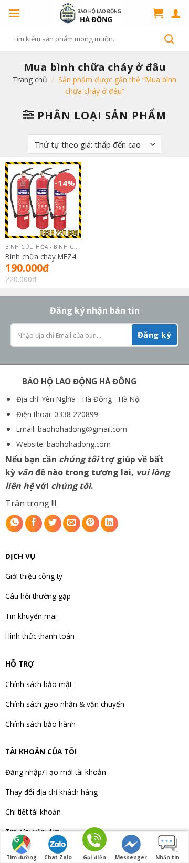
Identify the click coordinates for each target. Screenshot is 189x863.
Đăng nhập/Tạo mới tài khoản (55, 772)
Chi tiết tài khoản (33, 812)
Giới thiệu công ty (33, 576)
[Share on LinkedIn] (109, 523)
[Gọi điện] (94, 841)
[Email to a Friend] (71, 523)
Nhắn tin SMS (167, 858)
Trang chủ (30, 80)
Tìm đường (21, 857)
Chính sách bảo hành (40, 724)
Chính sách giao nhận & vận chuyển (64, 704)
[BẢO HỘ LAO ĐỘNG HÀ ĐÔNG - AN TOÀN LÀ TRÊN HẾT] (86, 13)
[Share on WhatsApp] (14, 523)
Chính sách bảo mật (38, 684)
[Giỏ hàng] (158, 13)
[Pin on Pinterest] (90, 523)
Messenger (131, 857)
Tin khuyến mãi (31, 616)
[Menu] (14, 13)
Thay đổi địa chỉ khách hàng (51, 792)
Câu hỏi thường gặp (38, 596)
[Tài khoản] (176, 13)
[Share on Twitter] (52, 523)
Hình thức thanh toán (40, 636)
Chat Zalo (58, 857)
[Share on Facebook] (34, 523)
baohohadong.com (79, 444)
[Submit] (169, 39)
